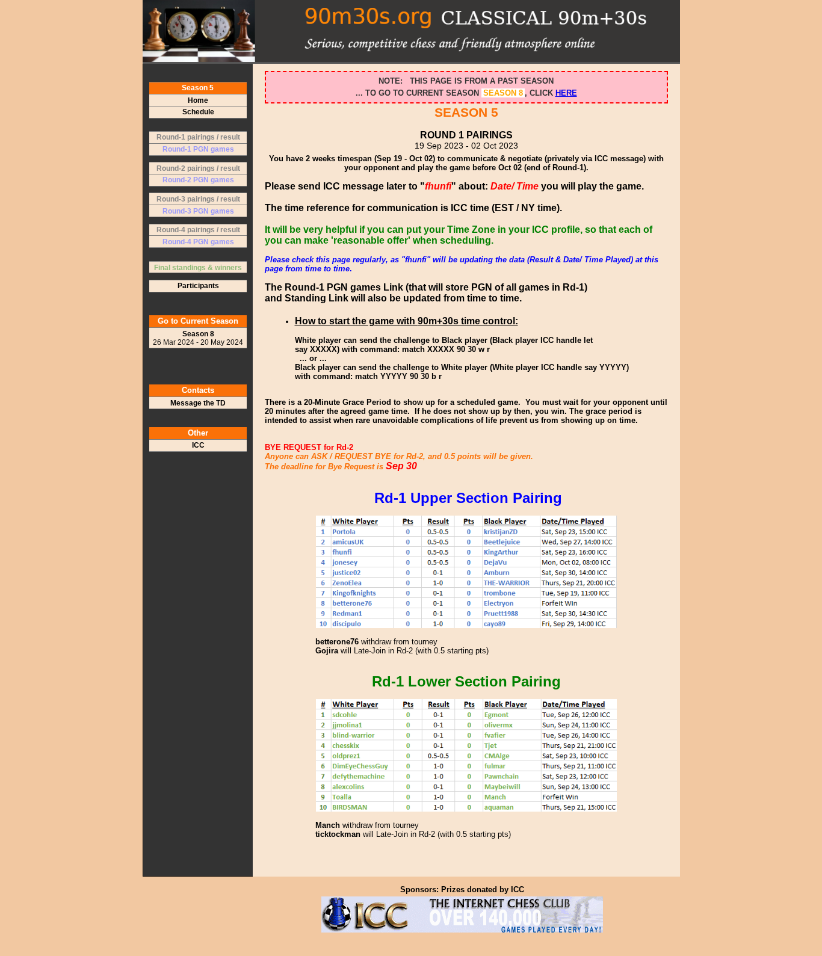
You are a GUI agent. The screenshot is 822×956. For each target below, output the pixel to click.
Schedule (198, 112)
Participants (198, 286)
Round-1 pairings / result (198, 137)
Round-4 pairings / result (198, 230)
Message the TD (198, 403)
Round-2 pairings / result (198, 168)
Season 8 (198, 338)
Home (198, 100)
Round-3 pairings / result (198, 199)
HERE (566, 92)
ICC (198, 445)
